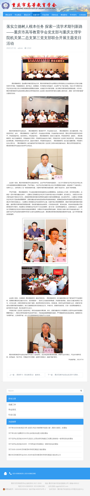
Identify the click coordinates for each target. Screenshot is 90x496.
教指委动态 (64, 15)
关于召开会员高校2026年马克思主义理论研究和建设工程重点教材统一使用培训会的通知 (40, 439)
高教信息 (55, 15)
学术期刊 (73, 15)
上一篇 (27, 375)
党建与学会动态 (36, 15)
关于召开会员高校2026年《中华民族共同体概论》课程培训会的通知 (33, 444)
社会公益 (12, 415)
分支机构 (82, 15)
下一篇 (65, 375)
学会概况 (18, 15)
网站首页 (8, 15)
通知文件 (27, 15)
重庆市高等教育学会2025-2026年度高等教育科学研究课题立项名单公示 (34, 455)
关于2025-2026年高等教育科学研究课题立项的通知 (27, 449)
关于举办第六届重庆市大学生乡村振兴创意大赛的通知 (28, 433)
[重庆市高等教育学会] (30, 6)
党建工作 (12, 405)
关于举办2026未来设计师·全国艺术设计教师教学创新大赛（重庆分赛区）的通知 (37, 428)
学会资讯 (12, 410)
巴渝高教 (45, 15)
